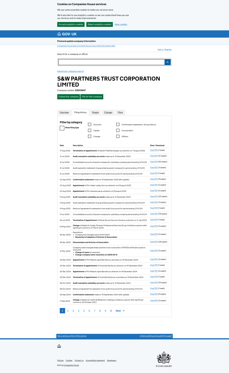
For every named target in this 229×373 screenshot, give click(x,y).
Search (168, 62)
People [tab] (95, 112)
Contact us (79, 360)
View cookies (121, 24)
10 (111, 310)
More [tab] (120, 112)
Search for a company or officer (72, 54)
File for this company (92, 96)
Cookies (69, 360)
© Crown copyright (164, 366)
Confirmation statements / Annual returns (139, 124)
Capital (96, 130)
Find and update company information (76, 41)
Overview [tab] (64, 112)
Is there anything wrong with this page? (156, 336)
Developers (111, 360)
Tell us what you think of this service (71, 336)
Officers (125, 136)
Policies (60, 360)
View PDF (154, 150)
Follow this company (69, 96)
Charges (96, 136)
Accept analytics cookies (71, 24)
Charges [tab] (108, 112)
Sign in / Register (165, 49)
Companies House (71, 365)
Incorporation (127, 130)
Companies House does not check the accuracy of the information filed (86, 46)
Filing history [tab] (80, 112)
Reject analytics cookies (99, 24)
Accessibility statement (95, 360)
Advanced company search (70, 71)
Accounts (97, 124)
